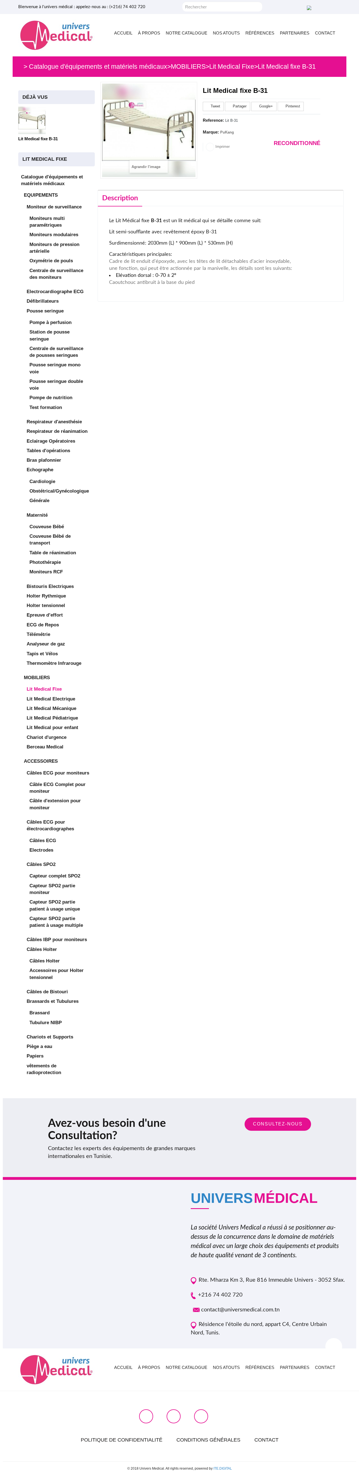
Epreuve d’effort (45, 615)
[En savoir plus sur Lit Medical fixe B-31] (32, 120)
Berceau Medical (45, 747)
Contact (266, 1440)
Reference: (213, 120)
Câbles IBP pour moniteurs (57, 939)
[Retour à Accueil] (19, 66)
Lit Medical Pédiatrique (52, 718)
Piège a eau (39, 1046)
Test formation (45, 407)
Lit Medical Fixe (44, 689)
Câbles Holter (42, 949)
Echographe (40, 469)
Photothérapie (45, 562)
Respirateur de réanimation (57, 431)
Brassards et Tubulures (53, 1001)
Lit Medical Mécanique (51, 708)
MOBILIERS (37, 677)
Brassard (39, 1012)
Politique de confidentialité (121, 1440)
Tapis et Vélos (42, 653)
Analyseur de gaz (46, 644)
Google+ (265, 106)
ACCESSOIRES (41, 761)
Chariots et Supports (50, 1037)
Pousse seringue (45, 311)
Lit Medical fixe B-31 (38, 138)
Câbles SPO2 (41, 864)
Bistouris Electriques (50, 586)
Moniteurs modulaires (53, 234)
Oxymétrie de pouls (51, 260)
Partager (239, 106)
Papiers (35, 1056)
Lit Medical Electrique (51, 699)
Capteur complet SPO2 (54, 876)
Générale (39, 500)
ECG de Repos (43, 625)
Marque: (211, 132)
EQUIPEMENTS (41, 195)
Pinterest (292, 106)
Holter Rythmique (46, 596)
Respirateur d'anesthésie (54, 421)
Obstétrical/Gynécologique (59, 491)
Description (120, 198)
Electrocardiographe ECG (55, 291)
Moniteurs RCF (46, 571)
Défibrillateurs (43, 301)
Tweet (215, 106)
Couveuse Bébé (46, 526)
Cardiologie (42, 481)
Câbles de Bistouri (47, 991)
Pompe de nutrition (50, 397)
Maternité (37, 515)
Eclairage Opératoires (51, 441)
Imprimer (222, 146)
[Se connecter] (308, 7)
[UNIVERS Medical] (56, 35)
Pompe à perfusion (50, 322)
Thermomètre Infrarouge (54, 663)
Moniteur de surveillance (54, 207)
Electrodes (41, 850)
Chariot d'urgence (46, 737)
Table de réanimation (52, 552)
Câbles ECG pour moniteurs (58, 773)
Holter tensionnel (46, 605)
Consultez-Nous (278, 1124)
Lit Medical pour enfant (52, 727)
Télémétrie (38, 634)
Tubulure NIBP (45, 1022)
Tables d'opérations (48, 450)
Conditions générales (208, 1440)
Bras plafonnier (44, 460)
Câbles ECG (42, 840)
